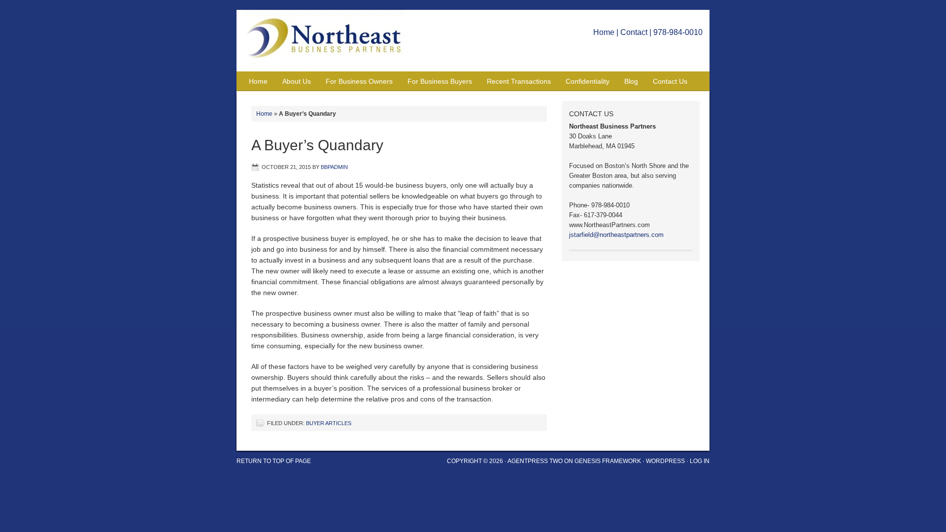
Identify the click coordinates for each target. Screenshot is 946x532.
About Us (296, 81)
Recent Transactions (519, 81)
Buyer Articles (328, 423)
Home (603, 32)
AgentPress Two (535, 461)
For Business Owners (359, 81)
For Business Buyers (439, 81)
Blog (631, 81)
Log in (700, 461)
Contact (633, 32)
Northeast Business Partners (327, 40)
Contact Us (670, 81)
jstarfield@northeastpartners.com (616, 234)
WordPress (665, 461)
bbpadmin (334, 167)
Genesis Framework (607, 461)
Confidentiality (587, 81)
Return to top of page (273, 461)
